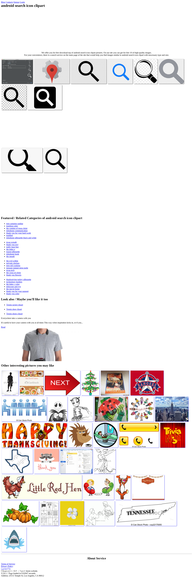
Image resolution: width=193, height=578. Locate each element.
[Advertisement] (96, 29)
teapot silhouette (13, 252)
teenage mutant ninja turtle (17, 268)
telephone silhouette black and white (21, 238)
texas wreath (11, 242)
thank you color (12, 294)
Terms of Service (8, 564)
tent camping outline (14, 223)
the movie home (13, 289)
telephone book (12, 254)
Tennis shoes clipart (14, 314)
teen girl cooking (13, 265)
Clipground (13, 570)
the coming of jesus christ (16, 228)
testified (9, 235)
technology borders (14, 282)
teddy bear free (12, 247)
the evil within (12, 261)
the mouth (10, 256)
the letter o (10, 249)
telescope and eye (13, 286)
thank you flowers (13, 275)
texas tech (10, 270)
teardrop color (12, 226)
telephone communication (17, 231)
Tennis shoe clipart (14, 309)
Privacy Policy (7, 566)
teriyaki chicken (12, 263)
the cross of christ (13, 273)
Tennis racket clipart (14, 305)
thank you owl (12, 244)
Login (22, 2)
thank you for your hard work (18, 233)
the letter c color (13, 284)
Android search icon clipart (12, 80)
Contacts (9, 2)
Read (3, 327)
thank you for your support (17, 291)
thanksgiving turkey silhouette (18, 279)
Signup (16, 2)
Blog (3, 2)
